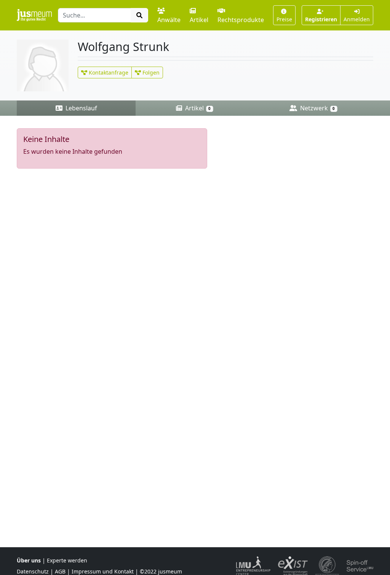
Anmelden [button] (357, 19)
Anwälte (169, 20)
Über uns (29, 560)
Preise (284, 19)
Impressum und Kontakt (103, 571)
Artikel (199, 20)
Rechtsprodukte (240, 20)
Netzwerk (317, 108)
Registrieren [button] (321, 19)
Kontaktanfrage (107, 72)
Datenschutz (33, 571)
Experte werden (67, 560)
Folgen (150, 72)
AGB (60, 571)
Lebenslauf (80, 108)
